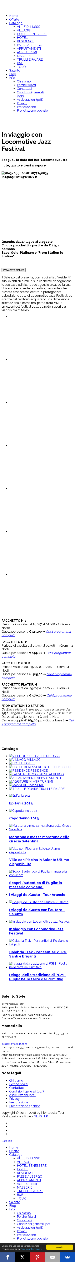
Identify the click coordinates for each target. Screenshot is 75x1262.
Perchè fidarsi (18, 1084)
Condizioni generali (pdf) (26, 1091)
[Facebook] (7, 1257)
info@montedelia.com (14, 1043)
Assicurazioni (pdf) (22, 1095)
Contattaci (16, 1088)
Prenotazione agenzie (24, 1106)
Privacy (14, 1099)
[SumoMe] (67, 1257)
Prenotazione (18, 1102)
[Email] (52, 1257)
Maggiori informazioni (31, 1249)
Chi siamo (16, 1080)
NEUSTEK (41, 1116)
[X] (22, 1257)
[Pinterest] (37, 1257)
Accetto (59, 1247)
